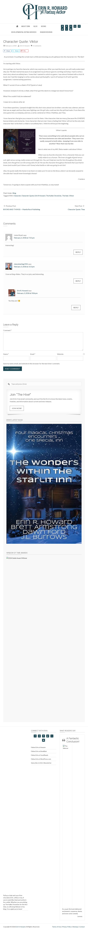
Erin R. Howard (22, 291)
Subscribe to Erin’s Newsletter (41, 763)
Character (17, 196)
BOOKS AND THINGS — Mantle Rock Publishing (21, 209)
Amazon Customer (76, 764)
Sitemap (75, 917)
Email (32, 354)
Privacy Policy (66, 917)
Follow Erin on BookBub (39, 751)
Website (60, 354)
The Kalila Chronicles (53, 196)
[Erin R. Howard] (44, 19)
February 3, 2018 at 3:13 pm (24, 267)
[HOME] (17, 27)
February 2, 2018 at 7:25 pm (24, 238)
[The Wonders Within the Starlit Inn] (44, 484)
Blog (14, 193)
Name (6, 354)
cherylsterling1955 (21, 264)
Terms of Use (56, 917)
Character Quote (27, 196)
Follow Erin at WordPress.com (41, 759)
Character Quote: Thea (76, 209)
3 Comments (37, 46)
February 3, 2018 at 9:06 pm (27, 293)
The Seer (65, 196)
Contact (82, 917)
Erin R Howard (40, 196)
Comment (7, 330)
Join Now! (17, 408)
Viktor (71, 196)
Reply (78, 252)
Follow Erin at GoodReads (39, 755)
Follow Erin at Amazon (38, 747)
